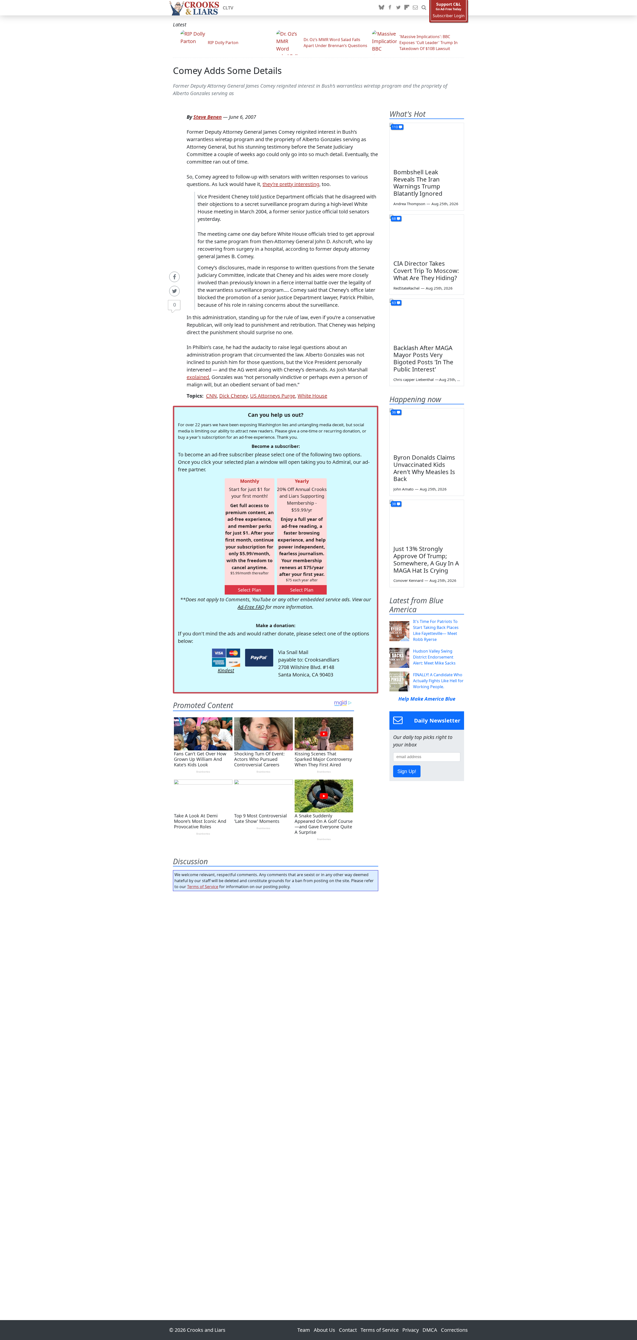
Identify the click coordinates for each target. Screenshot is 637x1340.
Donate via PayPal (259, 658)
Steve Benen (207, 117)
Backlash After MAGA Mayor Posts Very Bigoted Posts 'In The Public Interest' (423, 358)
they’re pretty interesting (291, 184)
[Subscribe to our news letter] (415, 7)
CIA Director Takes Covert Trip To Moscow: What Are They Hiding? (426, 270)
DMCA (430, 1330)
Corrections (454, 1330)
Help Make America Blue (426, 698)
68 (394, 218)
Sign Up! (406, 771)
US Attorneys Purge (272, 395)
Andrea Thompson (409, 203)
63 (394, 302)
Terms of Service (202, 886)
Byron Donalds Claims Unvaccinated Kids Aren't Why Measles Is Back (424, 468)
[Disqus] (275, 1091)
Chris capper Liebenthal (413, 379)
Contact (348, 1330)
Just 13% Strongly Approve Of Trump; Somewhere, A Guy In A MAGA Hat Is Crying (426, 559)
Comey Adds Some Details (227, 70)
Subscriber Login (449, 15)
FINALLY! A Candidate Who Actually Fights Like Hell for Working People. (438, 680)
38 (394, 503)
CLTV (228, 8)
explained (198, 377)
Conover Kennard (408, 580)
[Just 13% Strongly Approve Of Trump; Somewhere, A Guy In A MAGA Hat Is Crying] (427, 521)
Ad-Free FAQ (251, 607)
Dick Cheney (233, 395)
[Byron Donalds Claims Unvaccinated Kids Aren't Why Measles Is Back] (427, 429)
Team (303, 1330)
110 (395, 126)
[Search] (424, 7)
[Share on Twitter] (174, 291)
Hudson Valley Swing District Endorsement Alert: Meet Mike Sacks (434, 657)
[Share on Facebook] (174, 277)
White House (312, 395)
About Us (324, 1330)
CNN (211, 395)
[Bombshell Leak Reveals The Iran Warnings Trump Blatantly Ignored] (427, 144)
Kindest (226, 670)
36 (394, 412)
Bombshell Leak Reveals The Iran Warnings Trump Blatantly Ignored (417, 182)
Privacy (410, 1330)
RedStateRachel (406, 288)
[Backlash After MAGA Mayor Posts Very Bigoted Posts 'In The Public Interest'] (427, 320)
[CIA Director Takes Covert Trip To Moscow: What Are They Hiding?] (427, 235)
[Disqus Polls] (276, 959)
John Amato (403, 489)
